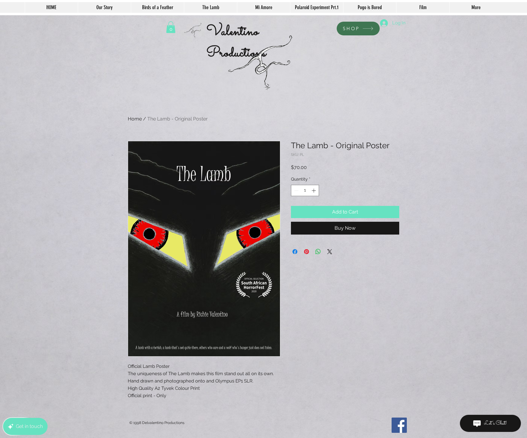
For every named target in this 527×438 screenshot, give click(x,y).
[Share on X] (329, 251)
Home (135, 119)
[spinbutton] (304, 190)
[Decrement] (295, 190)
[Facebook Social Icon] (399, 425)
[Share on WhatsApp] (318, 251)
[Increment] (314, 190)
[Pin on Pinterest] (306, 251)
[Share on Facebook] (295, 251)
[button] (171, 27)
